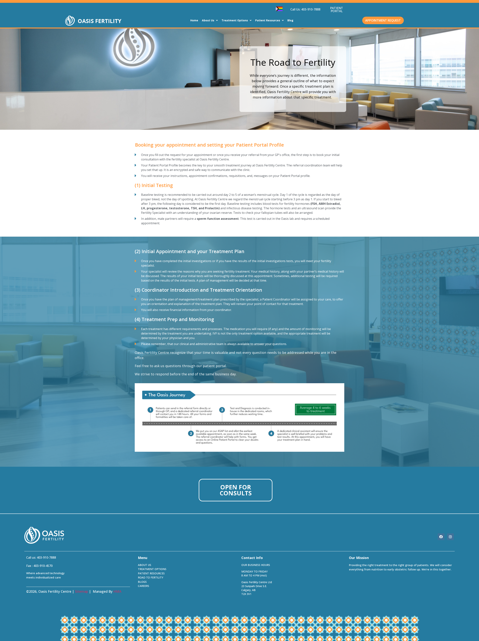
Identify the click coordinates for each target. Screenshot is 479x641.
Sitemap (81, 591)
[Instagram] (450, 536)
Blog (290, 20)
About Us (208, 20)
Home (194, 20)
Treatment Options (235, 20)
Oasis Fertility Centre (152, 352)
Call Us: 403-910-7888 (305, 9)
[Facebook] (441, 536)
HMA (117, 591)
